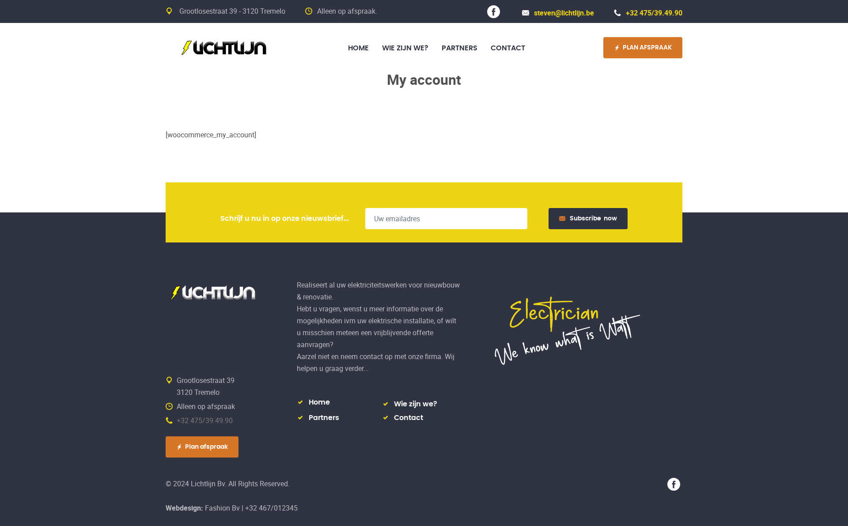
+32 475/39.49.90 (654, 13)
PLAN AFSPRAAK (647, 48)
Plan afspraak (206, 447)
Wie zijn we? (415, 404)
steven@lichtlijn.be (564, 13)
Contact (408, 417)
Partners (324, 417)
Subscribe (593, 219)
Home (319, 402)
